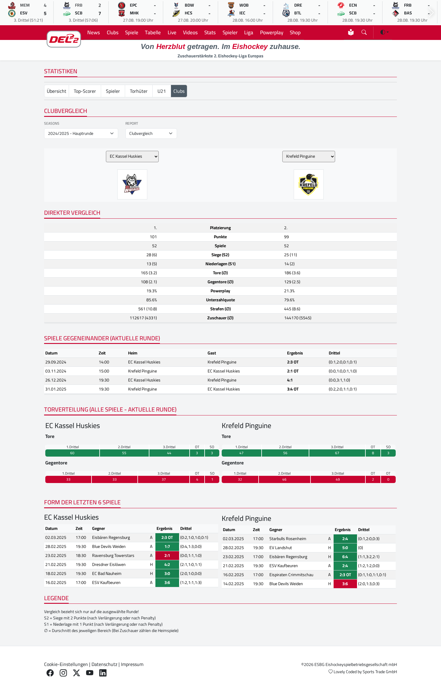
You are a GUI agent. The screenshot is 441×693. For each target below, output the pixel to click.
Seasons (51, 123)
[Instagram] (63, 673)
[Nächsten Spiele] (431, 12)
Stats (210, 32)
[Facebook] (50, 673)
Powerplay (271, 32)
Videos (190, 32)
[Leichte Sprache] (351, 32)
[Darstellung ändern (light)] (384, 32)
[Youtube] (90, 673)
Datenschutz (104, 664)
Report (131, 123)
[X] (76, 673)
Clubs (112, 32)
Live (172, 32)
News (93, 32)
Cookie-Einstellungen (66, 664)
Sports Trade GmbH (380, 672)
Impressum (132, 664)
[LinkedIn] (103, 673)
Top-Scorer (85, 91)
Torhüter (139, 91)
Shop (295, 32)
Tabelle (153, 32)
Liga (248, 32)
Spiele (131, 32)
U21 (162, 91)
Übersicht (56, 91)
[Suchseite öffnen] (364, 31)
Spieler (230, 32)
